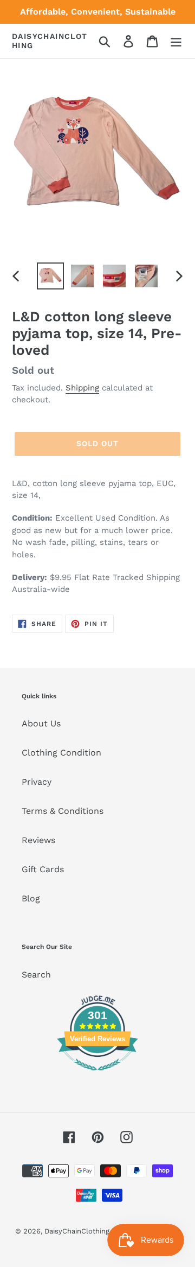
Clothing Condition (61, 752)
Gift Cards (43, 869)
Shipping (82, 388)
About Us (41, 723)
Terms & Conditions (62, 811)
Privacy (36, 782)
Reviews (38, 840)
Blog (31, 898)
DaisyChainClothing (50, 41)
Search (36, 974)
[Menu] (176, 41)
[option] (50, 276)
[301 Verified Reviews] (97, 1076)
